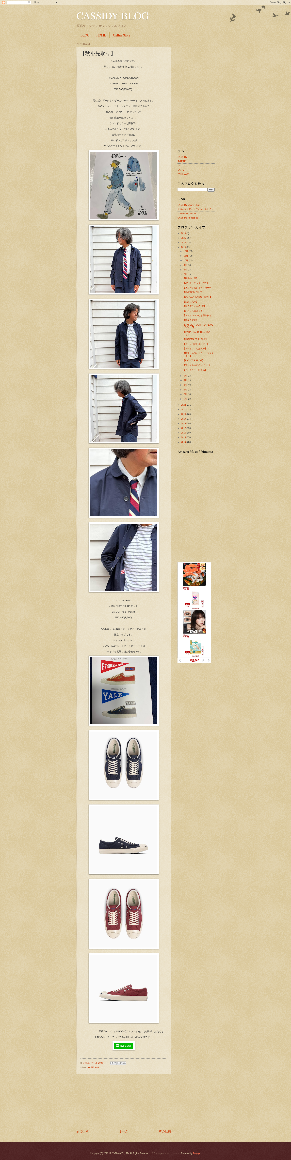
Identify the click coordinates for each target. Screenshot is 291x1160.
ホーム (123, 1131)
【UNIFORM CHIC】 (193, 292)
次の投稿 (82, 1131)
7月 (186, 274)
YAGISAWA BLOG (186, 213)
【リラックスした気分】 (195, 348)
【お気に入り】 (190, 301)
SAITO (180, 170)
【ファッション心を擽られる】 (198, 315)
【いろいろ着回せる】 (194, 311)
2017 (183, 428)
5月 (186, 380)
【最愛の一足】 (190, 278)
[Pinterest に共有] (124, 1063)
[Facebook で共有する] (121, 1063)
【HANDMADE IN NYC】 (195, 339)
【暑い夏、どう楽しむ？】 (196, 283)
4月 (186, 385)
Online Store (121, 35)
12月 (186, 251)
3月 (186, 389)
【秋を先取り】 (190, 320)
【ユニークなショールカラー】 (198, 287)
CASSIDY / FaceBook (188, 218)
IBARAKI (181, 161)
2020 (183, 414)
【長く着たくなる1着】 (194, 306)
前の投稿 (165, 1131)
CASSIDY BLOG (112, 15)
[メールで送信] (111, 1063)
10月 (186, 260)
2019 (183, 419)
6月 (186, 376)
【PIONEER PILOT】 (193, 360)
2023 (183, 247)
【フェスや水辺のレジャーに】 (198, 365)
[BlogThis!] (115, 1063)
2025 (183, 238)
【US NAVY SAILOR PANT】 (197, 297)
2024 (183, 242)
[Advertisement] (123, 1101)
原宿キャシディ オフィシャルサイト (195, 209)
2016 (183, 432)
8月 (186, 269)
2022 (183, 405)
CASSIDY (182, 157)
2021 (183, 409)
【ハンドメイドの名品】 (195, 369)
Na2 (179, 165)
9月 (186, 265)
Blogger (196, 1153)
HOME (101, 35)
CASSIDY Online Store (188, 205)
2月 (186, 394)
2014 (183, 442)
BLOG (84, 35)
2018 (183, 423)
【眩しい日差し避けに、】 (196, 344)
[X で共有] (118, 1063)
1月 (186, 399)
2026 (183, 233)
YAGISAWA (94, 1067)
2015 (183, 437)
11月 (186, 255)
